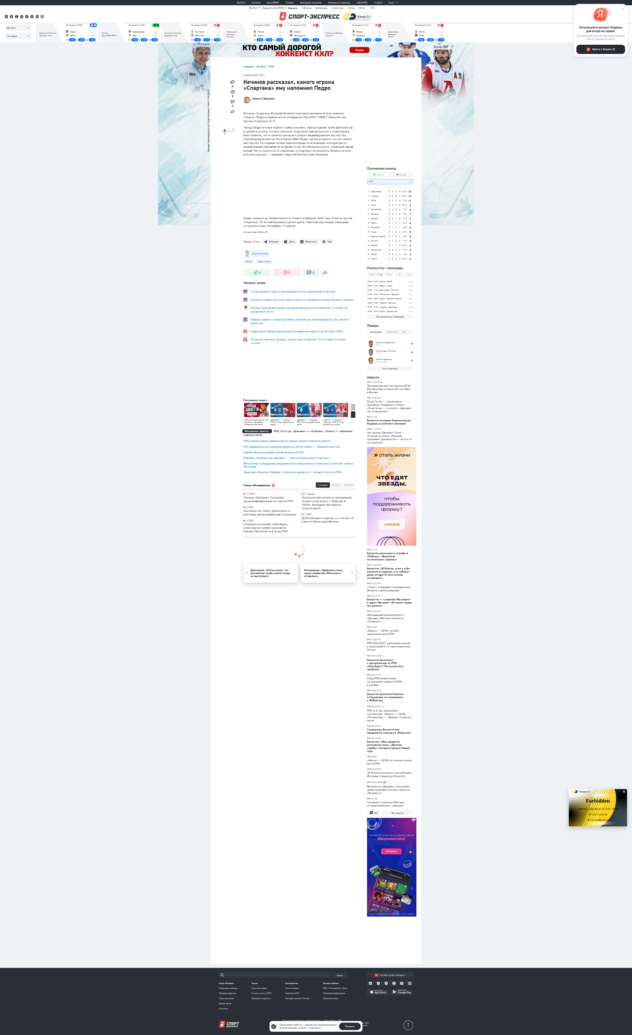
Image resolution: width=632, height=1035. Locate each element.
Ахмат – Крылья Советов (390, 298)
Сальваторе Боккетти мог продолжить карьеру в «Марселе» (389, 731)
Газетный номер (259, 988)
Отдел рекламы (226, 998)
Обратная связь (330, 998)
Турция (311, 494)
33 (305, 494)
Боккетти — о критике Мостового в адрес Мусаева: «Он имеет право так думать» (389, 602)
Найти (340, 975)
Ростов (374, 241)
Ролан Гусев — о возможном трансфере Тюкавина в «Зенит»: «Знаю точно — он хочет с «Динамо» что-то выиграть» (389, 406)
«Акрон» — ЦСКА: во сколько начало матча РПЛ (389, 762)
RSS (376, 813)
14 (381, 382)
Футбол (241, 2)
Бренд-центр (225, 1003)
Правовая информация (334, 993)
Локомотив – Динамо (389, 294)
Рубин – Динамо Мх (388, 311)
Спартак (374, 196)
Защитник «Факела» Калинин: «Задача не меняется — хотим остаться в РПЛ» (292, 472)
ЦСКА (373, 200)
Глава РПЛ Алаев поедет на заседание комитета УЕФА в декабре (384, 682)
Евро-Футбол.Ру (260, 232)
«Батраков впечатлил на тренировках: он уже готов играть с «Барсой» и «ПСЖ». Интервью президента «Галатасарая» (327, 503)
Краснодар (376, 191)
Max (330, 241)
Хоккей (256, 2)
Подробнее (314, 1027)
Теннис (290, 2)
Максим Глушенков (385, 342)
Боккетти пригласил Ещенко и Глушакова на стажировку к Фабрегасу (385, 697)
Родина (374, 245)
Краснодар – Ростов (388, 290)
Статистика (337, 7)
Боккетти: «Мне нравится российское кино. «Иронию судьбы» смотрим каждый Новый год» (388, 746)
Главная (248, 66)
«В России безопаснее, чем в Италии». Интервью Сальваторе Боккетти (390, 774)
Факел (374, 254)
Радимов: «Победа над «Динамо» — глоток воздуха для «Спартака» (286, 458)
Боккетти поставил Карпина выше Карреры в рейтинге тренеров (389, 422)
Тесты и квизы (292, 988)
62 (247, 507)
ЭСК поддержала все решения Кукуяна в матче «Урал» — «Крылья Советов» (291, 446)
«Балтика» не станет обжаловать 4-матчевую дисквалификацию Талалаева (269, 512)
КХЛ (309, 514)
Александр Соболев (386, 351)
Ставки (378, 2)
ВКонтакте (311, 241)
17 (305, 514)
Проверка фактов (227, 993)
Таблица (306, 7)
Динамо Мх (376, 209)
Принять (350, 1026)
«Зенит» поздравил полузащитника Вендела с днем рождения (388, 588)
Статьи (351, 7)
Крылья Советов (378, 236)
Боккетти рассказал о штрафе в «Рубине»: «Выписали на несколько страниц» (387, 556)
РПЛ (271, 66)
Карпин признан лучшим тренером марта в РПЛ (273, 452)
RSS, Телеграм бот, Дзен (335, 988)
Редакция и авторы (228, 988)
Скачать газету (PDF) (261, 993)
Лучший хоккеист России (297, 998)
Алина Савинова (263, 98)
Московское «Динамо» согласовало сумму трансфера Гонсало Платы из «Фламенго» (388, 790)
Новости (293, 8)
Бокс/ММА (273, 2)
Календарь (321, 7)
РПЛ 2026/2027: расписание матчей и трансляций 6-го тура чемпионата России (388, 646)
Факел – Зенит (386, 285)
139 (247, 494)
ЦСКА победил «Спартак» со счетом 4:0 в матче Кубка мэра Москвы (328, 519)
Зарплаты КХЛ (292, 993)
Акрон (374, 259)
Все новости (397, 813)
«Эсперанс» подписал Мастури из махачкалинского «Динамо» (385, 804)
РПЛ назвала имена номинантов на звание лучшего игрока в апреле (286, 441)
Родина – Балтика (387, 303)
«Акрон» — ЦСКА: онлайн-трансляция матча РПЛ (383, 632)
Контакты (223, 1008)
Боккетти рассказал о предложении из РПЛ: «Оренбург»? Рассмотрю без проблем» (385, 664)
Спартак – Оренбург (388, 307)
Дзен (292, 241)
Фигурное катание (310, 2)
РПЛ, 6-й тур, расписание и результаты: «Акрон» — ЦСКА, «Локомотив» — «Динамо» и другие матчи (389, 715)
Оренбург (375, 227)
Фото (362, 7)
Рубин (374, 223)
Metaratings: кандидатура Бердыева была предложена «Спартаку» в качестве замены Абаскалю (298, 465)
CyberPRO (362, 2)
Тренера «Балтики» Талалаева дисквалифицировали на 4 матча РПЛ (268, 499)
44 (381, 782)
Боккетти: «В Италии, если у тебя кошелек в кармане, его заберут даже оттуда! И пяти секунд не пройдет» (388, 573)
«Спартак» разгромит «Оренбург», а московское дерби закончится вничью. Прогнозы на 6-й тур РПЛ (265, 527)
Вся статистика (390, 368)
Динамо (374, 218)
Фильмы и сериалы (339, 2)
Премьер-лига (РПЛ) (273, 7)
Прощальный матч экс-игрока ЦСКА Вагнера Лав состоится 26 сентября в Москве (388, 389)
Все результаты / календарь (390, 316)
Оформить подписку (261, 998)
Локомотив (376, 250)
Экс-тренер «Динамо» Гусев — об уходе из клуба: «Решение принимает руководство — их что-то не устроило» (389, 437)
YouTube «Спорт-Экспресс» (393, 975)
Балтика (374, 214)
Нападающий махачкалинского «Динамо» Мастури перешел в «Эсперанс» (385, 618)
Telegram (274, 241)
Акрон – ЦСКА (385, 281)
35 (247, 520)
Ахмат (374, 232)
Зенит (373, 205)
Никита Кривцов (384, 359)
